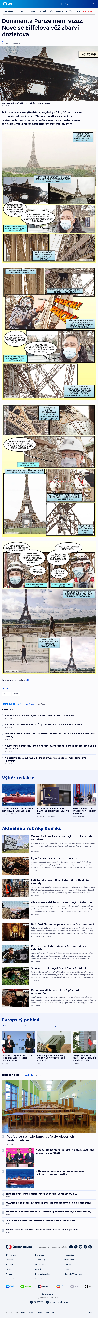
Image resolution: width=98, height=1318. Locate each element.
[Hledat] (83, 4)
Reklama (9, 1259)
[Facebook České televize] (76, 1247)
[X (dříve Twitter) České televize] (85, 1247)
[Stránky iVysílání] (44, 1286)
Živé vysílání (69, 1255)
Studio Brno (69, 1259)
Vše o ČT (38, 1279)
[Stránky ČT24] (10, 1286)
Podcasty (68, 1264)
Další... (69, 11)
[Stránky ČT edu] (88, 1286)
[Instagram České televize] (71, 1247)
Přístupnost (49, 1313)
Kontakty (68, 1279)
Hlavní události (11, 11)
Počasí (38, 1269)
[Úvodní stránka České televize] (19, 1247)
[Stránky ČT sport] (25, 1286)
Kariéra (67, 1269)
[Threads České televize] (90, 1247)
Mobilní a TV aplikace (73, 1274)
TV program (11, 1255)
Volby (33, 11)
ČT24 (16, 694)
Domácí (42, 11)
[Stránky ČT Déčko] (59, 1286)
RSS (90, 1313)
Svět (51, 11)
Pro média (39, 1255)
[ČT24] (7, 3)
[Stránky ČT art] (74, 1286)
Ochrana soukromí (36, 1313)
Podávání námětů (42, 1274)
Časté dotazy (11, 1279)
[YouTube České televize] (80, 1247)
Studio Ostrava (41, 1264)
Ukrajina (24, 11)
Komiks (6, 694)
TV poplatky (40, 1259)
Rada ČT (9, 1269)
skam (4, 41)
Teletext (9, 1264)
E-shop (9, 1274)
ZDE (28, 679)
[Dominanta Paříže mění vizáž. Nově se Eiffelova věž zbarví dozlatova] (49, 73)
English (23, 1313)
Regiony (59, 11)
